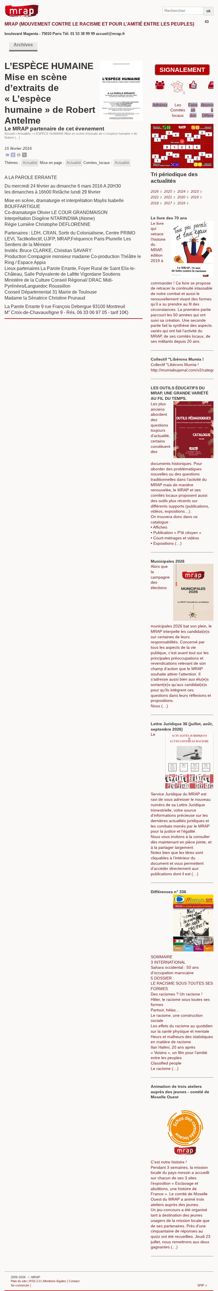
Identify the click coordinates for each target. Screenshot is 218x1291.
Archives (23, 44)
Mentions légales (54, 1281)
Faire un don (193, 110)
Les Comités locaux (177, 110)
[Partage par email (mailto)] (7, 154)
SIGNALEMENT (182, 69)
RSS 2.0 (35, 1281)
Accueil (9, 133)
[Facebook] (13, 154)
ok (208, 11)
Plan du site (19, 1281)
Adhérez (159, 105)
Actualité (30, 163)
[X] (24, 154)
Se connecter (20, 1285)
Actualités (24, 133)
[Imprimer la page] (18, 154)
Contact (74, 1281)
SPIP (200, 1285)
